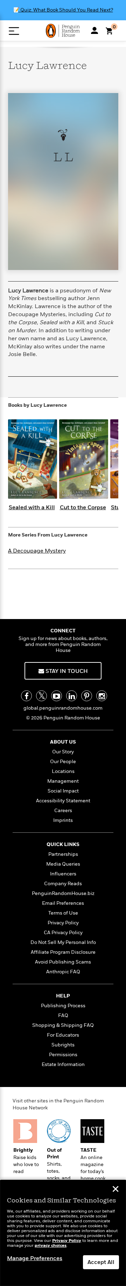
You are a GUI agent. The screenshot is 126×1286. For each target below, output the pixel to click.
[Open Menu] (13, 31)
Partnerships (63, 854)
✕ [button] (115, 1189)
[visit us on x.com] (41, 695)
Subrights (63, 1045)
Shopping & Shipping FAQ (63, 1025)
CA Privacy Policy (63, 932)
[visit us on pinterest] (86, 695)
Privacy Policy (63, 922)
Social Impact (63, 791)
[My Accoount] (94, 30)
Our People (63, 761)
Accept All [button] (101, 1262)
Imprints (63, 820)
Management (63, 781)
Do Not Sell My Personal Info (63, 942)
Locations (63, 771)
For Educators (63, 1035)
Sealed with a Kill (32, 507)
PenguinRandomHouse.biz (63, 893)
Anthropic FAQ (63, 971)
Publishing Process (63, 1005)
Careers (63, 810)
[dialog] (63, 1233)
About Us (63, 742)
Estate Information (63, 1064)
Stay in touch (66, 671)
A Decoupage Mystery (37, 551)
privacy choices (50, 1246)
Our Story (63, 751)
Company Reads (63, 883)
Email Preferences (63, 903)
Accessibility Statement (63, 800)
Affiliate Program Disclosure (63, 952)
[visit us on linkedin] (71, 695)
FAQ (63, 1015)
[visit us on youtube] (56, 695)
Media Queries (63, 864)
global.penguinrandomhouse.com (63, 708)
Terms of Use (63, 913)
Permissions (63, 1054)
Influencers (63, 874)
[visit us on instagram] (101, 695)
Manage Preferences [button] (34, 1258)
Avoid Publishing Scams (63, 962)
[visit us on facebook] (26, 695)
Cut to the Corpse (83, 507)
